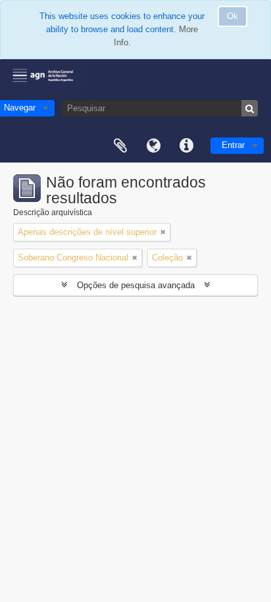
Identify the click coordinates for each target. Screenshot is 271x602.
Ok (232, 16)
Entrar (233, 145)
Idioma (153, 146)
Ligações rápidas (186, 146)
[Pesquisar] (249, 108)
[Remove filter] (163, 232)
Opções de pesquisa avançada (135, 285)
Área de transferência (120, 146)
